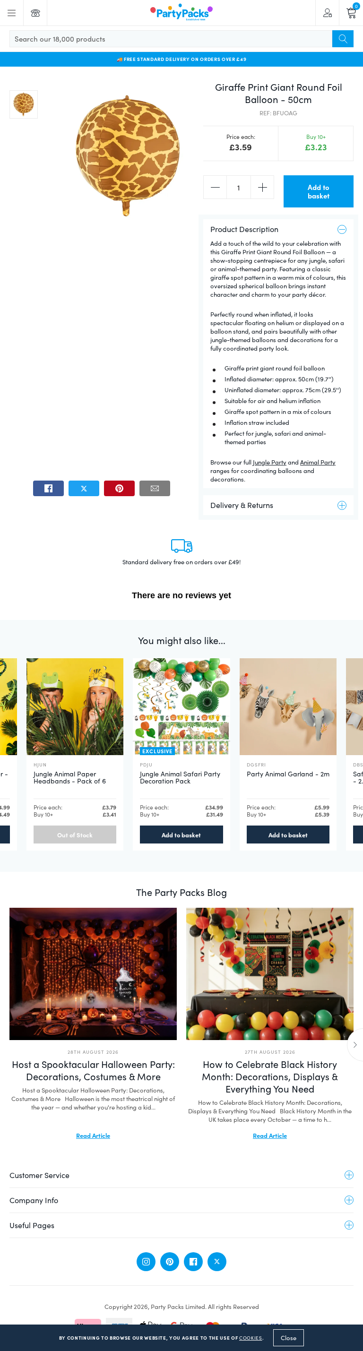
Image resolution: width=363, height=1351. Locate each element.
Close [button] (288, 1338)
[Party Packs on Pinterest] (169, 1261)
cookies (250, 1337)
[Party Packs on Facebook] (193, 1261)
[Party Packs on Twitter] (216, 1261)
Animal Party (318, 462)
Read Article (93, 1135)
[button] (23, 104)
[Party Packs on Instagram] (146, 1261)
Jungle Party (269, 462)
